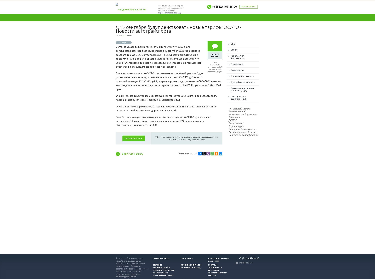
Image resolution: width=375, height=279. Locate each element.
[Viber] (208, 153)
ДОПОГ (234, 50)
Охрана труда (237, 70)
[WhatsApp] (212, 153)
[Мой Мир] (220, 153)
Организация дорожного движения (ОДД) (242, 89)
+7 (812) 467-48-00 (224, 6)
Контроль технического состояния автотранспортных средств (217, 270)
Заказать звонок (248, 6)
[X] (204, 153)
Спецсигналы (237, 64)
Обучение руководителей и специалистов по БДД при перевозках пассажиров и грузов (163, 270)
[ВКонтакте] (200, 153)
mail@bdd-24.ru (246, 263)
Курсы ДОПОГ (186, 258)
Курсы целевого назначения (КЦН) (239, 97)
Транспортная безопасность (237, 57)
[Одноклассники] (216, 153)
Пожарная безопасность (242, 76)
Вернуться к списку (132, 153)
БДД (233, 44)
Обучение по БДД (161, 258)
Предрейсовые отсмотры (243, 82)
